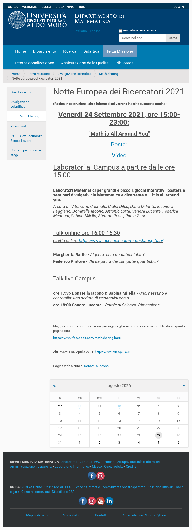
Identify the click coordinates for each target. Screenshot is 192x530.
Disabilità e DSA (63, 492)
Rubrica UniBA (32, 487)
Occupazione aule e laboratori (138, 462)
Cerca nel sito (114, 466)
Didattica (91, 51)
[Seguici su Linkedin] (109, 501)
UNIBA (13, 7)
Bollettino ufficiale (161, 487)
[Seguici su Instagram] (100, 476)
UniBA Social (53, 487)
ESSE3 (46, 7)
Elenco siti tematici (87, 487)
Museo (97, 466)
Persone (108, 462)
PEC (97, 462)
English (95, 31)
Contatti (86, 462)
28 (79, 406)
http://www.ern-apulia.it (112, 352)
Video (119, 155)
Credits (131, 466)
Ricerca (69, 51)
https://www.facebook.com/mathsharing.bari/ (121, 240)
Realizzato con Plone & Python (144, 515)
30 (119, 406)
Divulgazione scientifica (74, 74)
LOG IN (179, 7)
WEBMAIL (29, 7)
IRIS (82, 7)
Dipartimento (44, 51)
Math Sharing (109, 74)
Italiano (81, 31)
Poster (119, 144)
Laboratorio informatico (72, 466)
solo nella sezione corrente (139, 30)
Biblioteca (124, 63)
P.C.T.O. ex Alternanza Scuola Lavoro (26, 138)
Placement (18, 126)
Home (20, 51)
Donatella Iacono (96, 366)
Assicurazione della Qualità (85, 63)
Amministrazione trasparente (31, 466)
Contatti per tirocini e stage (26, 152)
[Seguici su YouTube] (100, 501)
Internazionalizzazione (34, 63)
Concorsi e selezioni (35, 492)
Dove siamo (69, 462)
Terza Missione (119, 51)
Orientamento (21, 92)
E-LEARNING (64, 7)
